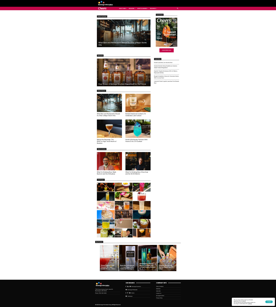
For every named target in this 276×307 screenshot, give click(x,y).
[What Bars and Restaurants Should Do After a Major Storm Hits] (109, 103)
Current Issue (160, 14)
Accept (269, 301)
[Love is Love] (142, 214)
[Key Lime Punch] (106, 214)
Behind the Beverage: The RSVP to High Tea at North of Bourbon (106, 141)
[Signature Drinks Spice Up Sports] (124, 33)
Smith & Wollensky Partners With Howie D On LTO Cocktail (136, 140)
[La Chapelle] (106, 187)
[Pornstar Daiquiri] (142, 233)
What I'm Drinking (102, 149)
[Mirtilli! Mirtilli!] (124, 187)
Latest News (157, 59)
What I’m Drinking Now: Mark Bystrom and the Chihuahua (106, 173)
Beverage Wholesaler (132, 289)
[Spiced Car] (124, 233)
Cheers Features (101, 90)
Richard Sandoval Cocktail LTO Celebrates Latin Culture (135, 114)
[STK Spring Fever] (142, 223)
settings (250, 303)
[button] (177, 8)
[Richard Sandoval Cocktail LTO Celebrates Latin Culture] (138, 103)
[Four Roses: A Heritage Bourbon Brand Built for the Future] (124, 72)
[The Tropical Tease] (124, 196)
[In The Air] (142, 205)
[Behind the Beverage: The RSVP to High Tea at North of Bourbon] (109, 129)
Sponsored (100, 55)
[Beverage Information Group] (110, 3)
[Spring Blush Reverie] (124, 223)
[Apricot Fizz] (124, 205)
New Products (99, 242)
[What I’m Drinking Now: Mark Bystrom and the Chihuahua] (109, 161)
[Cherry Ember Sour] (142, 196)
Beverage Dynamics (136, 286)
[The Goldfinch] (106, 223)
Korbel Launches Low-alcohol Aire (163, 62)
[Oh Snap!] (106, 233)
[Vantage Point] (106, 196)
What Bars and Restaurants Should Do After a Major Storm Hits (108, 114)
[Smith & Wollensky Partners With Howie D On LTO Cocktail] (138, 129)
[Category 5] (142, 187)
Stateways (130, 296)
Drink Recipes (101, 179)
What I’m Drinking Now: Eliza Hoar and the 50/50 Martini (136, 173)
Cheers (132, 293)
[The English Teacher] (106, 205)
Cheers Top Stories (102, 16)
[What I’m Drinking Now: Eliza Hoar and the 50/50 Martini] (138, 161)
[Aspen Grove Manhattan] (124, 214)
